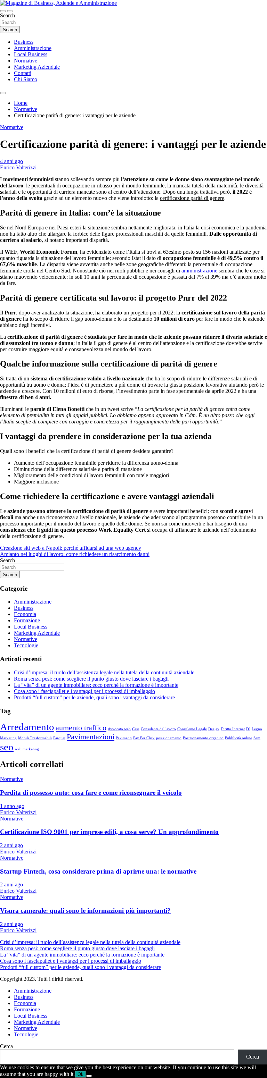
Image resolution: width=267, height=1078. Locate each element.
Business (23, 42)
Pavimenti (124, 738)
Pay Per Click (144, 738)
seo (7, 746)
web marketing (27, 749)
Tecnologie (26, 645)
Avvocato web (119, 729)
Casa (135, 729)
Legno (257, 729)
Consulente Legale (192, 729)
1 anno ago (12, 806)
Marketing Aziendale (37, 67)
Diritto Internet (233, 729)
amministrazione (199, 270)
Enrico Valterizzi (18, 167)
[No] (89, 1076)
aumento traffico (81, 728)
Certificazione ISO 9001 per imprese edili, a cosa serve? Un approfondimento (109, 831)
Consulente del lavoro (158, 729)
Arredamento (27, 726)
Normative (25, 61)
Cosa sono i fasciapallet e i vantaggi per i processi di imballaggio (84, 691)
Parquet (59, 738)
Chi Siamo (25, 79)
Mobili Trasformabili (35, 738)
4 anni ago (11, 161)
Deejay (213, 729)
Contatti (22, 73)
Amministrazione (32, 48)
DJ (248, 729)
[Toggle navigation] (3, 11)
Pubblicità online (238, 738)
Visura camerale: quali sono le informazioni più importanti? (85, 910)
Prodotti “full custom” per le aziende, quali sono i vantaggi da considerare (94, 697)
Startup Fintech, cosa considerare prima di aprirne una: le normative (98, 871)
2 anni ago (11, 845)
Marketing (8, 738)
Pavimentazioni (90, 737)
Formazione (27, 620)
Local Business (30, 54)
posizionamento (168, 738)
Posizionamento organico (203, 738)
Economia (25, 614)
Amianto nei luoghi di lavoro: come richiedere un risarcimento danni (74, 554)
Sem (256, 738)
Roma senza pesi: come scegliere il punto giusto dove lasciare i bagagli (91, 679)
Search (7, 15)
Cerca (6, 1046)
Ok (80, 1074)
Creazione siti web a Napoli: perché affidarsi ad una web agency (70, 548)
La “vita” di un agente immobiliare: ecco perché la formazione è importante (96, 685)
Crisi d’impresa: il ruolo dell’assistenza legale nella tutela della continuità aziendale (104, 672)
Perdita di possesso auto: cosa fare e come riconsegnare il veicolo (91, 792)
